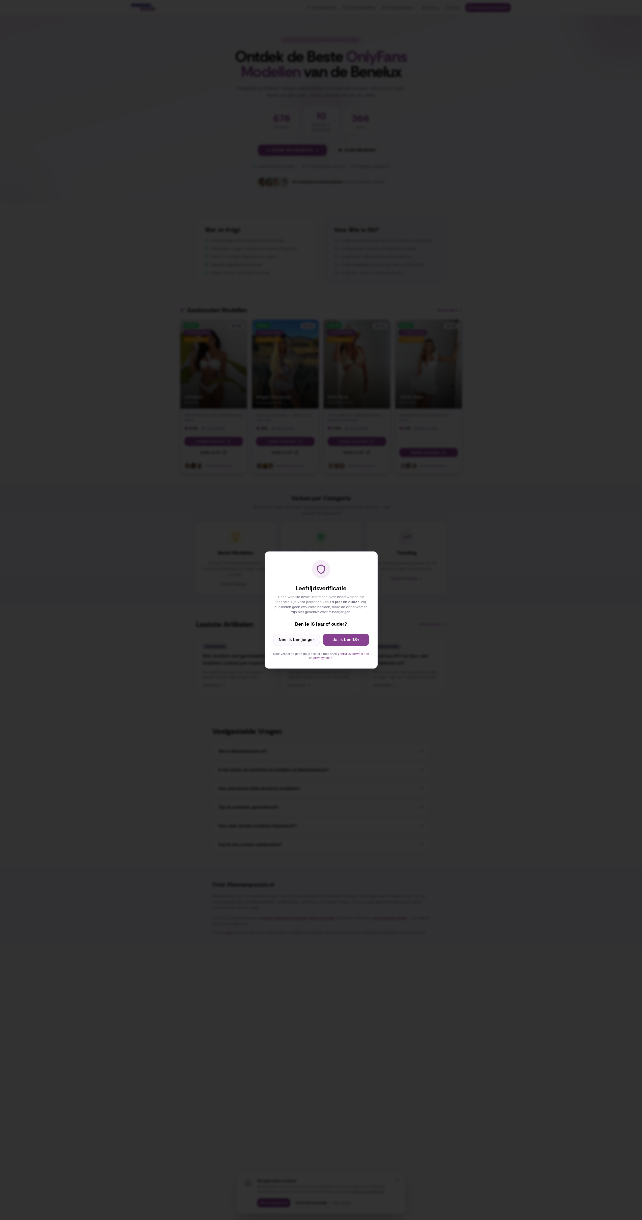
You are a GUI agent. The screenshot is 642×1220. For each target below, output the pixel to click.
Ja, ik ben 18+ (345, 639)
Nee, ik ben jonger (296, 639)
